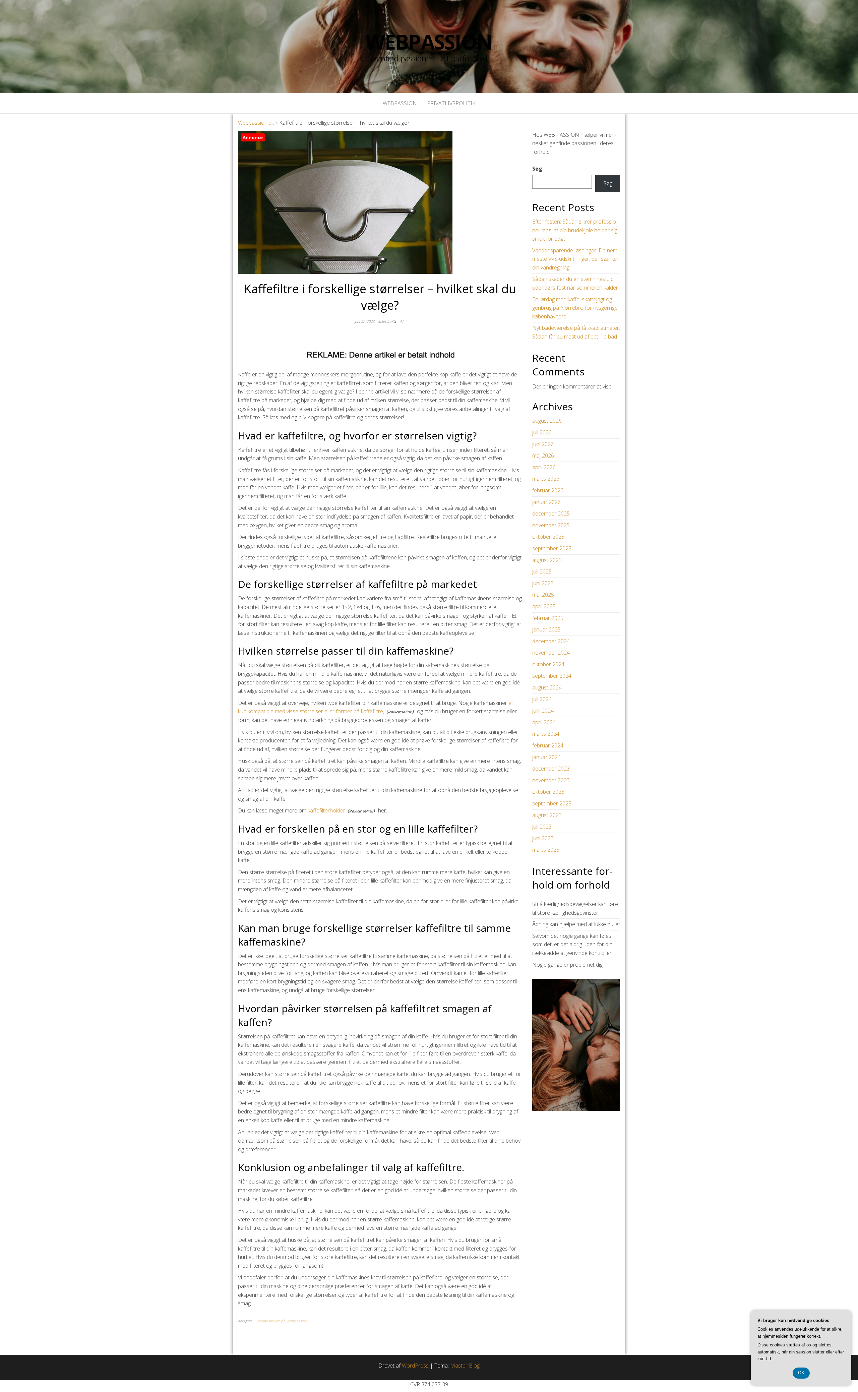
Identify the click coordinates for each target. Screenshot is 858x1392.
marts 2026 (545, 478)
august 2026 (547, 420)
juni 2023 (543, 838)
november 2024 (551, 652)
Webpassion (429, 42)
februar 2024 (547, 745)
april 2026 (544, 467)
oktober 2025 (548, 536)
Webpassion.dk (256, 122)
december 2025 (551, 513)
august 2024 (547, 687)
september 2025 (551, 548)
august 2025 (547, 560)
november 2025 (551, 525)
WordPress (415, 1365)
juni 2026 (543, 444)
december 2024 (551, 641)
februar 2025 (547, 618)
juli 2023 (542, 826)
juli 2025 (542, 571)
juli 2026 (542, 432)
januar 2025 (546, 629)
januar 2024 (546, 757)
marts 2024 (545, 733)
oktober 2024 (548, 664)
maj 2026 (543, 455)
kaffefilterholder (326, 810)
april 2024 (544, 722)
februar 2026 (547, 490)
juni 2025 (543, 583)
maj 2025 (543, 594)
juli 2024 (542, 699)
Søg (537, 168)
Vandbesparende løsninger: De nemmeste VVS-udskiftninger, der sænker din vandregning (575, 259)
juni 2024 (543, 710)
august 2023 (547, 815)
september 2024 (551, 675)
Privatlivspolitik (451, 103)
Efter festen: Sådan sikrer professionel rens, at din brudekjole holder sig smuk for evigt (575, 230)
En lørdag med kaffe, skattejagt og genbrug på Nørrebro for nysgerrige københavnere (575, 308)
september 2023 (551, 803)
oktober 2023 (548, 791)
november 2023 (551, 780)
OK (801, 1372)
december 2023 (551, 768)
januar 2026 (546, 502)
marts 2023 (545, 849)
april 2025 (544, 606)
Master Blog (465, 1365)
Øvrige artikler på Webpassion (281, 1320)
